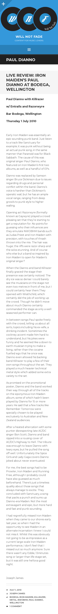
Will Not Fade (29, 37)
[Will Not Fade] (29, 19)
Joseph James (17, 593)
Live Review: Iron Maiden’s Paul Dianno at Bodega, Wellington (28, 82)
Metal (13, 600)
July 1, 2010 (15, 590)
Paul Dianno (36, 600)
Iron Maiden (26, 597)
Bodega (14, 597)
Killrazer (39, 597)
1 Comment (16, 606)
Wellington (17, 603)
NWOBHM (23, 600)
